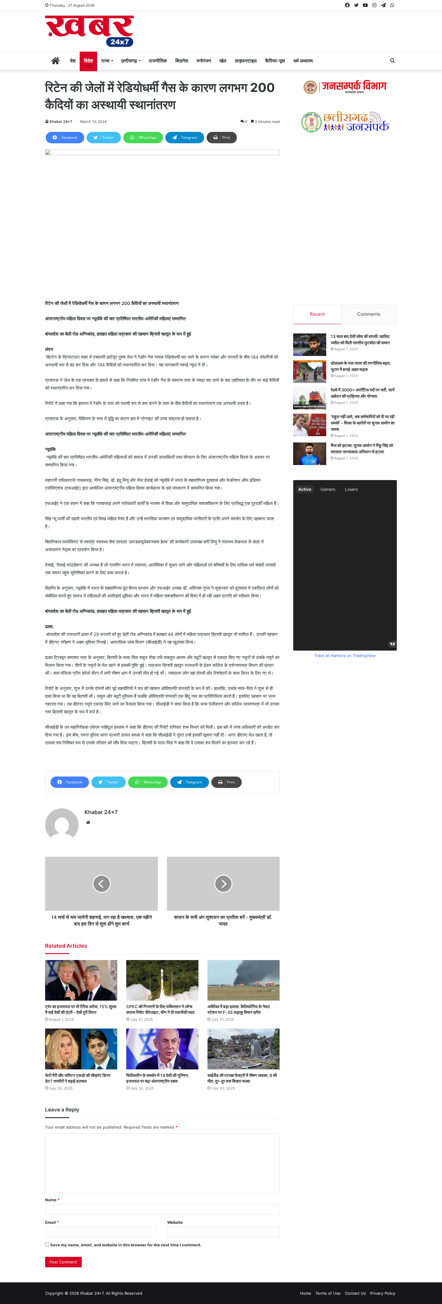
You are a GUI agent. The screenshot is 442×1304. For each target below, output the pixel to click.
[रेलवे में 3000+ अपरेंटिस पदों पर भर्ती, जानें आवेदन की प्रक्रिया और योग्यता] (309, 398)
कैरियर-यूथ (275, 61)
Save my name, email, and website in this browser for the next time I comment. (125, 1244)
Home (305, 1293)
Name (52, 1199)
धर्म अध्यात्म (303, 61)
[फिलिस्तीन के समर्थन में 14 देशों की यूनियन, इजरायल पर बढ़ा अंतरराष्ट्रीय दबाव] (162, 1049)
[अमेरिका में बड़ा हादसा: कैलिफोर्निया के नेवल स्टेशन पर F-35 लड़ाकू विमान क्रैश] (243, 980)
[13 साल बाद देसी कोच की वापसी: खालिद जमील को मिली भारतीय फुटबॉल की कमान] (309, 344)
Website (175, 1222)
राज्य (105, 61)
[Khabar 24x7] (90, 31)
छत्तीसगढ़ (129, 61)
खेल (222, 61)
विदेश (88, 61)
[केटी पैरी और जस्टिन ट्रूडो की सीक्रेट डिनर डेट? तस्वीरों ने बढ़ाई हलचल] (81, 1049)
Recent (317, 314)
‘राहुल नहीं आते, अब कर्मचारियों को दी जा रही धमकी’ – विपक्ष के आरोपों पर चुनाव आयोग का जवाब (362, 423)
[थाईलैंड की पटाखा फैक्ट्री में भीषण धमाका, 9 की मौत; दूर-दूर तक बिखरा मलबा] (243, 1049)
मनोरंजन (204, 61)
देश (72, 61)
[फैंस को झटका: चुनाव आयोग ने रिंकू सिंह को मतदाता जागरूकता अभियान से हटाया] (309, 453)
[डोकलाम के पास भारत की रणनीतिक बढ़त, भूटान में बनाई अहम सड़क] (309, 371)
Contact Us (355, 1293)
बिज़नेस (181, 61)
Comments (368, 314)
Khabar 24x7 (61, 121)
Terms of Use (328, 1293)
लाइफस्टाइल (246, 61)
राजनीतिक (158, 61)
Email (52, 1222)
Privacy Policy (382, 1293)
